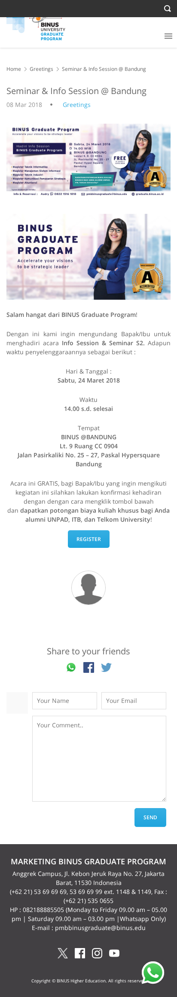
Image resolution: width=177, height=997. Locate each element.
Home (13, 69)
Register (88, 539)
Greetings (41, 69)
